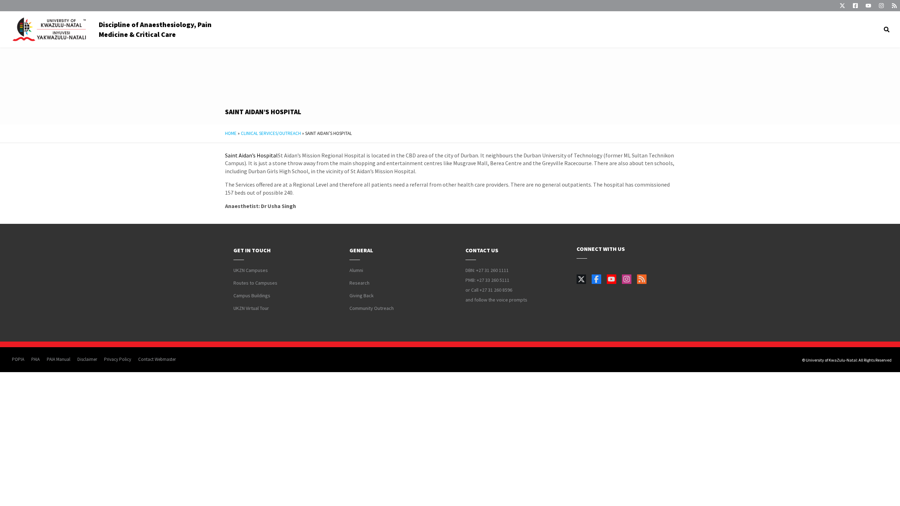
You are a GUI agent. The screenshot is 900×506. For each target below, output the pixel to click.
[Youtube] (868, 5)
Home (231, 133)
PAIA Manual (58, 359)
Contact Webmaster (157, 359)
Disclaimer (87, 359)
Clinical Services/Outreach (271, 133)
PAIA (35, 359)
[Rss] (894, 5)
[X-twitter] (842, 5)
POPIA (18, 359)
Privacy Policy (117, 359)
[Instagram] (881, 5)
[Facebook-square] (855, 5)
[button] (886, 29)
